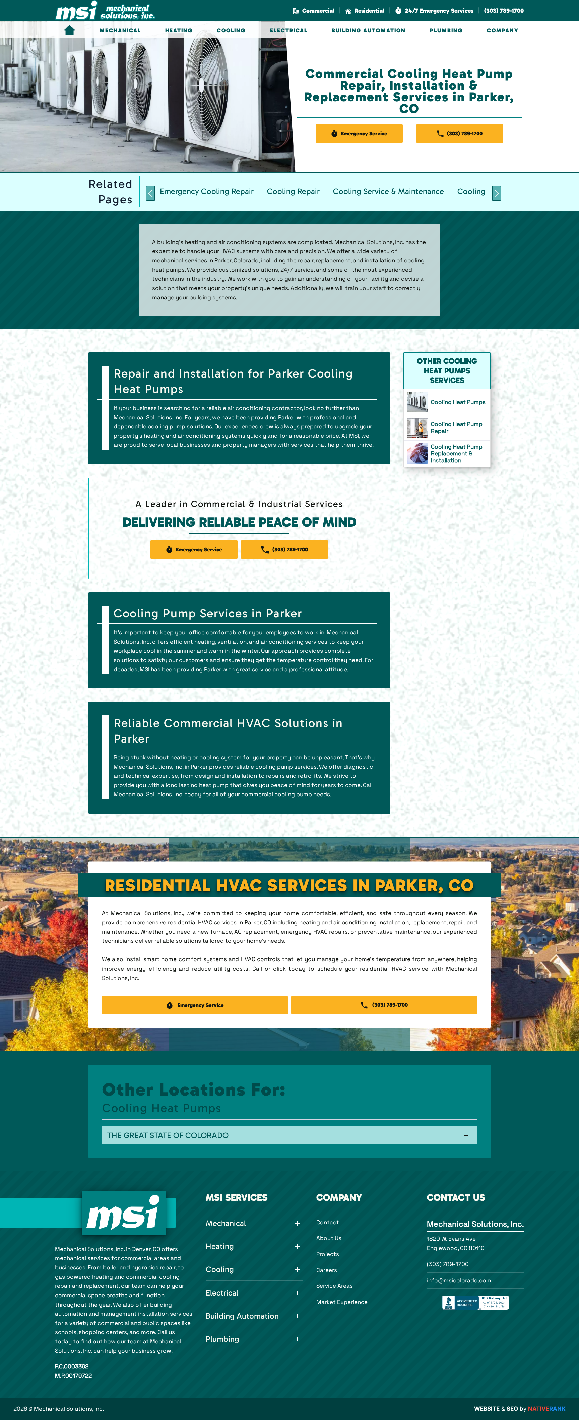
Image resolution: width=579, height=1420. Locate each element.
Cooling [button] (231, 30)
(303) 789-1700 (448, 1264)
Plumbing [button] (446, 30)
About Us (328, 1238)
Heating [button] (179, 30)
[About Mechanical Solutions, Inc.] (124, 1213)
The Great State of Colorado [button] (168, 1135)
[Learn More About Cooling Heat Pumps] (447, 402)
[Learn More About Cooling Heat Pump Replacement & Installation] (447, 454)
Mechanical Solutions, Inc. (475, 1224)
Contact (327, 1222)
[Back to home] (105, 10)
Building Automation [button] (369, 30)
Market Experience (342, 1302)
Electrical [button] (289, 30)
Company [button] (503, 30)
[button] (434, 11)
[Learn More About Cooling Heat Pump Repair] (447, 427)
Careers (326, 1270)
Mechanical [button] (120, 30)
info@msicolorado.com (459, 1280)
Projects (327, 1254)
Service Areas (334, 1285)
